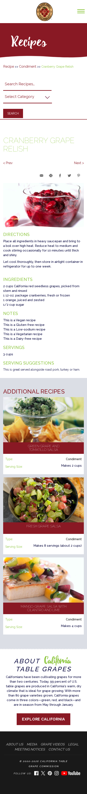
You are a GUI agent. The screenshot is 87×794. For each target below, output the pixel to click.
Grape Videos (53, 744)
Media (32, 744)
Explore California (43, 719)
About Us (14, 744)
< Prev (8, 163)
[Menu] (80, 13)
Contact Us (59, 749)
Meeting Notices (30, 749)
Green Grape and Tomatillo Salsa (43, 448)
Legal (73, 744)
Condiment (27, 66)
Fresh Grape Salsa (43, 526)
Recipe (8, 66)
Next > (79, 163)
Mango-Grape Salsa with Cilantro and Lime (44, 608)
